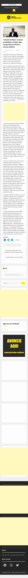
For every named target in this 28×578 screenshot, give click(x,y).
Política (4, 51)
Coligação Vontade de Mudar (10, 244)
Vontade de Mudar (16, 245)
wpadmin (18, 50)
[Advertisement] (14, 112)
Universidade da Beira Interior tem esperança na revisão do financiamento (13, 251)
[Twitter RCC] (8, 12)
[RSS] (10, 12)
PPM (8, 245)
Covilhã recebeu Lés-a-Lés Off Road (14, 257)
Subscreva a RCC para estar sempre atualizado (13, 555)
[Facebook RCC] (3, 12)
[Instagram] (5, 12)
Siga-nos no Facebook (11, 324)
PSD (11, 245)
